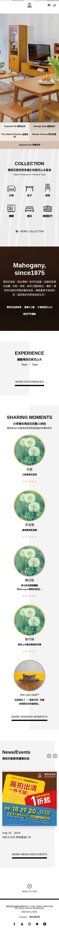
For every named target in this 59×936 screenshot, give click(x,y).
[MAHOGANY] (29, 5)
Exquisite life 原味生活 (14, 126)
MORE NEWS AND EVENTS (29, 854)
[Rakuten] (44, 924)
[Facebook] (14, 924)
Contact (23, 917)
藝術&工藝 (29, 307)
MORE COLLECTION (32, 231)
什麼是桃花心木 (45, 307)
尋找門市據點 (29, 314)
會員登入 (48, 5)
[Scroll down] (29, 113)
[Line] (37, 924)
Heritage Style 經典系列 (44, 126)
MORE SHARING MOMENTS (29, 716)
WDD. (35, 912)
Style (24, 364)
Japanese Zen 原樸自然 (29, 145)
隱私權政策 (34, 917)
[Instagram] (29, 924)
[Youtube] (22, 924)
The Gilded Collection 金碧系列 (14, 135)
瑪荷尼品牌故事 (14, 307)
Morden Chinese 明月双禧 (44, 134)
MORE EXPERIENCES (29, 381)
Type (35, 364)
